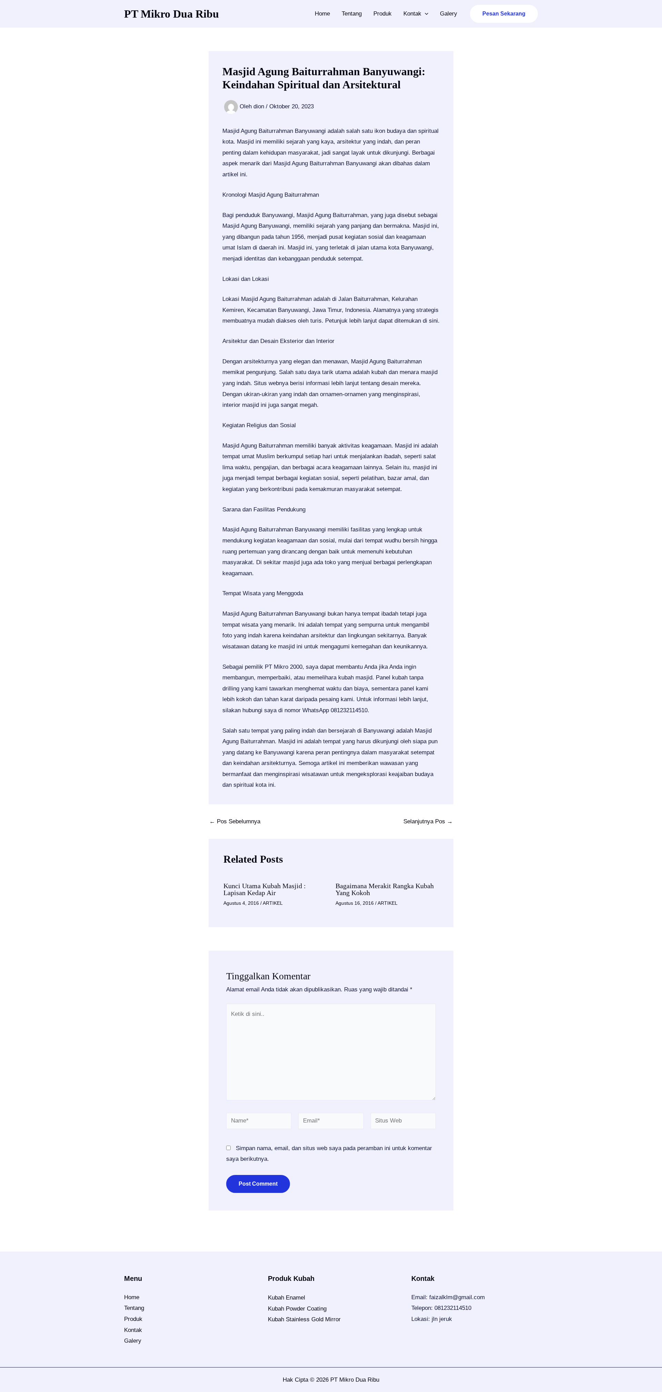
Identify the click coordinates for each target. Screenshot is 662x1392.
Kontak (412, 13)
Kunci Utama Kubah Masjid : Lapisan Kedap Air (264, 889)
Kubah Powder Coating (297, 1308)
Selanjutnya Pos (428, 821)
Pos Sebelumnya (234, 821)
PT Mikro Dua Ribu (171, 14)
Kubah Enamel (286, 1297)
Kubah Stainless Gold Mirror (304, 1319)
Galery (448, 13)
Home (322, 13)
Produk (382, 13)
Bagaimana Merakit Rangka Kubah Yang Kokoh (384, 889)
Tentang (352, 13)
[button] (424, 14)
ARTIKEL (273, 903)
